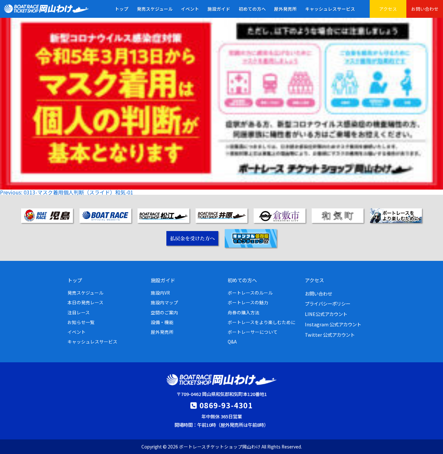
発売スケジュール (155, 9)
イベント (190, 9)
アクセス (388, 9)
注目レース (78, 312)
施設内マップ (164, 302)
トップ (121, 9)
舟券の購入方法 (243, 312)
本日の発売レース (85, 302)
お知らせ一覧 (81, 322)
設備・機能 (162, 322)
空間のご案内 (164, 312)
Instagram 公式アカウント (333, 324)
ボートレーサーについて (253, 332)
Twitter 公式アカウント (330, 334)
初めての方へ (252, 9)
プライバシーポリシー (327, 303)
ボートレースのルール (250, 292)
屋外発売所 (285, 9)
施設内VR (160, 292)
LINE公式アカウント (326, 313)
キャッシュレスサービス (330, 9)
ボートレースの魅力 (248, 302)
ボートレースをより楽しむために (261, 322)
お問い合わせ (424, 9)
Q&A (232, 341)
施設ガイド (219, 9)
